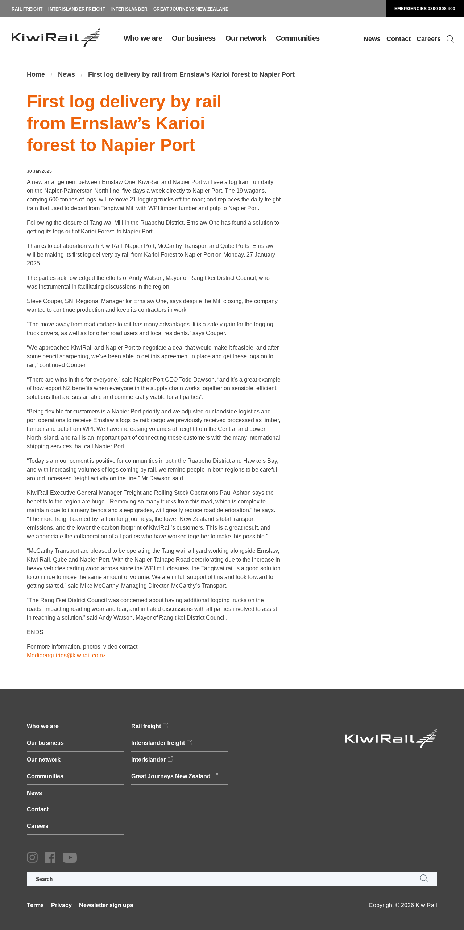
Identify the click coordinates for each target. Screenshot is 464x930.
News (372, 38)
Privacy (61, 905)
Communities (297, 38)
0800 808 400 (441, 8)
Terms (35, 905)
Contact (398, 38)
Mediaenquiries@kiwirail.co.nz (66, 655)
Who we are (143, 38)
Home (36, 74)
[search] (232, 879)
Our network (245, 38)
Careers (429, 38)
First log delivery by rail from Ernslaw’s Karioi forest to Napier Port (191, 74)
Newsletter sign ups (106, 905)
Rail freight (27, 9)
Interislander (129, 9)
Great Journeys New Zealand (191, 9)
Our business (194, 38)
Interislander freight (76, 9)
